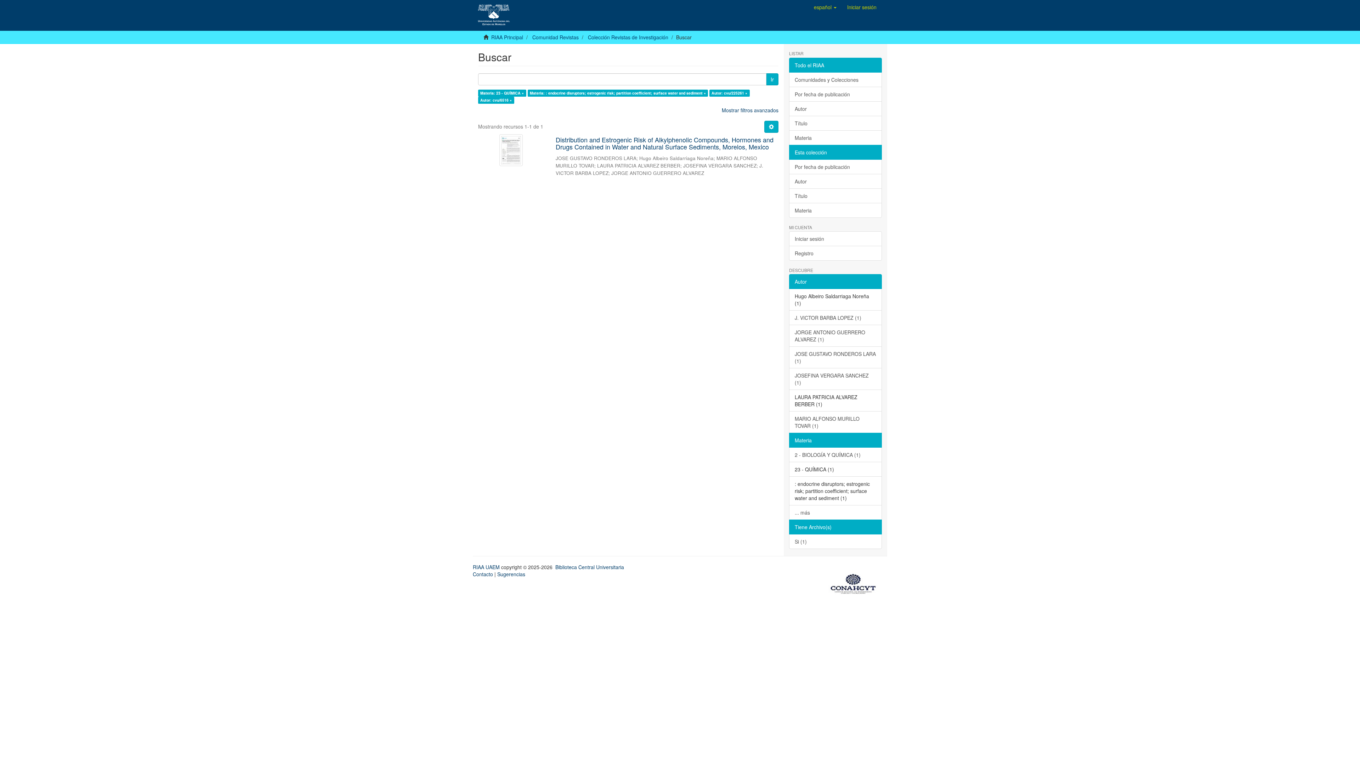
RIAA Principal (507, 37)
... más (802, 512)
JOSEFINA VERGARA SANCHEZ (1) (832, 379)
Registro (804, 253)
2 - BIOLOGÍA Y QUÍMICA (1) (828, 454)
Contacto (483, 574)
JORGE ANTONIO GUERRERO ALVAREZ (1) (830, 336)
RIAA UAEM (487, 567)
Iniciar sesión (809, 238)
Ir (772, 79)
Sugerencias (511, 574)
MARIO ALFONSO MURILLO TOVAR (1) (827, 422)
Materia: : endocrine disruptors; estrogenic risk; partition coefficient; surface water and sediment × (618, 93)
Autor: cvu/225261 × (729, 93)
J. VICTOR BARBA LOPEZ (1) (828, 317)
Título (801, 123)
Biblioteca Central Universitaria (589, 567)
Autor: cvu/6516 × (496, 100)
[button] (825, 7)
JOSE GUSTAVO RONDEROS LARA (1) (835, 357)
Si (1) (801, 541)
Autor (801, 108)
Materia (803, 137)
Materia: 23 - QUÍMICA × (502, 93)
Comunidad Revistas (555, 37)
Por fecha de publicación (822, 94)
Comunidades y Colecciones (826, 79)
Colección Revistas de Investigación (628, 37)
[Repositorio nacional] (855, 582)
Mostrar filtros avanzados (750, 110)
